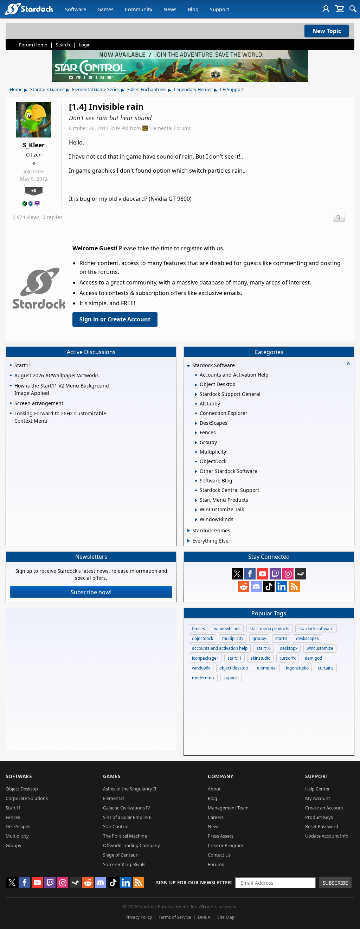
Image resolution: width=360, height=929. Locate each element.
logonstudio (297, 668)
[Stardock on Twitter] (237, 574)
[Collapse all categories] (348, 363)
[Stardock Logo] (29, 8)
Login (85, 44)
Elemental (113, 798)
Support (219, 9)
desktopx (288, 648)
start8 (281, 638)
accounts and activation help (220, 648)
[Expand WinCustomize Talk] (196, 510)
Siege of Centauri (121, 855)
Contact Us (219, 855)
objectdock (202, 638)
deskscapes (307, 638)
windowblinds (227, 629)
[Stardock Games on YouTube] (262, 574)
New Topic (327, 31)
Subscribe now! (91, 592)
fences (198, 629)
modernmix (203, 678)
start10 (264, 648)
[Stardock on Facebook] (250, 574)
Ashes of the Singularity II (129, 789)
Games (105, 9)
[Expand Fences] (196, 433)
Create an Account (324, 808)
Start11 (13, 808)
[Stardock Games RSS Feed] (294, 586)
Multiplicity (17, 836)
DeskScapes (18, 826)
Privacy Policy (139, 917)
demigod (313, 658)
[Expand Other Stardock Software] (196, 471)
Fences (13, 817)
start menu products (269, 629)
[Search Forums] (352, 8)
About (214, 789)
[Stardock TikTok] (269, 586)
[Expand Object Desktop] (196, 385)
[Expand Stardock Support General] (196, 394)
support (231, 678)
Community (138, 9)
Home (16, 89)
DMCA (204, 917)
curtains (326, 668)
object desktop (233, 668)
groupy (259, 638)
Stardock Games (47, 89)
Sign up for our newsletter (193, 882)
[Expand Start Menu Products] (196, 500)
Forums (216, 864)
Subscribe (335, 882)
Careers (216, 817)
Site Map (225, 917)
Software (75, 9)
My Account (317, 798)
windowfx (201, 668)
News (169, 9)
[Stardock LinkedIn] (281, 586)
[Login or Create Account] (325, 8)
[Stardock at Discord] (256, 586)
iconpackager (205, 658)
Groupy (13, 845)
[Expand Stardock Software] (188, 366)
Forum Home (33, 44)
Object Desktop (22, 789)
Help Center (317, 789)
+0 (33, 190)
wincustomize (320, 648)
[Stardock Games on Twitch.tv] (275, 574)
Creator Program (225, 845)
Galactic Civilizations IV (126, 808)
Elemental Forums (170, 128)
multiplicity (232, 638)
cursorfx (287, 658)
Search (63, 44)
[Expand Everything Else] (188, 541)
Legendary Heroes (193, 89)
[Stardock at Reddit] (243, 586)
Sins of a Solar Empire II (127, 817)
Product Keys (319, 817)
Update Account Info (326, 836)
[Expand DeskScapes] (196, 423)
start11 (234, 658)
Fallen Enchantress (146, 89)
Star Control (115, 826)
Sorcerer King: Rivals (124, 864)
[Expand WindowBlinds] (196, 519)
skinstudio (260, 658)
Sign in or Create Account (114, 319)
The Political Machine (125, 836)
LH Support (232, 89)
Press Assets (220, 836)
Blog (193, 9)
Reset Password (321, 826)
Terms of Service (175, 917)
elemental (267, 668)
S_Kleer (34, 145)
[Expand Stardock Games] (188, 530)
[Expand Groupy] (196, 442)
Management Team (228, 808)
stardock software (316, 629)
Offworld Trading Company (131, 845)
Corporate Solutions (27, 798)
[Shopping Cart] (339, 8)
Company (220, 776)
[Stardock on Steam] (300, 574)
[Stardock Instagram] (288, 574)
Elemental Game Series (96, 89)
